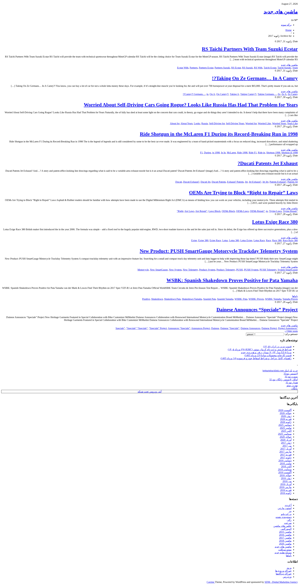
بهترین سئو (292, 385)
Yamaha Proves (290, 299)
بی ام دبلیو (286, 514)
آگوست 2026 (285, 410)
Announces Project (200, 328)
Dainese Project (269, 328)
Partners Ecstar (206, 67)
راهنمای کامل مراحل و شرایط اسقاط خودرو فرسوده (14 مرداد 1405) (256, 358)
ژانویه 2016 (286, 493)
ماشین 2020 (285, 543)
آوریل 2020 (286, 439)
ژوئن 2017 (286, 442)
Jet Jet (265, 182)
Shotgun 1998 (273, 152)
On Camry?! (222, 94)
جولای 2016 (286, 475)
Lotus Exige (246, 240)
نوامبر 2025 (286, 428)
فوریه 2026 (286, 419)
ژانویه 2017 (286, 457)
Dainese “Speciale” (229, 328)
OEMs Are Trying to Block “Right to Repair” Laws (243, 192)
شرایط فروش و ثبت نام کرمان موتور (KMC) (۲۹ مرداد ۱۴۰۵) (260, 349)
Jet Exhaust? (255, 182)
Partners (194, 67)
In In (223, 152)
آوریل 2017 (286, 448)
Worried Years (279, 123)
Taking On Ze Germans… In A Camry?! (255, 78)
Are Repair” (201, 211)
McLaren (231, 152)
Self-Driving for (217, 123)
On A (212, 94)
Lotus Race (259, 240)
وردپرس (287, 576)
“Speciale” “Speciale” (137, 328)
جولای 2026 (286, 413)
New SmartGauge (159, 269)
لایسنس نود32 (291, 373)
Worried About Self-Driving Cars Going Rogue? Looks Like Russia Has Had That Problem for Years (191, 104)
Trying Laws (275, 211)
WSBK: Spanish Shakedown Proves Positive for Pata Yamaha (232, 280)
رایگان (294, 388)
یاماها (295, 296)
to (267, 211)
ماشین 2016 (285, 535)
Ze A (284, 94)
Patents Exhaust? (278, 182)
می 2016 (287, 481)
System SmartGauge (288, 269)
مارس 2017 (285, 451)
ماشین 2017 (285, 537)
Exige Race (215, 240)
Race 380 (277, 240)
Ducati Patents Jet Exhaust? (268, 163)
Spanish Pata (209, 299)
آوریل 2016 (286, 484)
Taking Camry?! (248, 94)
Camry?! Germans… (195, 94)
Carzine (211, 582)
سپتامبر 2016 (285, 469)
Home (288, 30)
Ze (279, 94)
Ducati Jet (205, 182)
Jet (246, 182)
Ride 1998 (242, 152)
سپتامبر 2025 (285, 434)
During (207, 152)
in (207, 94)
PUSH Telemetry (268, 269)
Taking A (234, 94)
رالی (289, 520)
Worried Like (264, 123)
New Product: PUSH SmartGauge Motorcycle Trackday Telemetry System (219, 251)
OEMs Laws (242, 211)
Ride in (261, 152)
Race (268, 240)
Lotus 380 (234, 240)
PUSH (239, 269)
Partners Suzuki (222, 67)
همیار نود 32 (292, 382)
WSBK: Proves (256, 299)
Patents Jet (292, 182)
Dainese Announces (250, 328)
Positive (146, 299)
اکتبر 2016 (286, 466)
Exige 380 (203, 240)
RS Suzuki (247, 67)
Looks (197, 123)
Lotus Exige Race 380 (275, 222)
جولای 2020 (286, 437)
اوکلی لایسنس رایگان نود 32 (283, 379)
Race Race (288, 240)
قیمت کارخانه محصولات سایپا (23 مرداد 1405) (268, 355)
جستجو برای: (291, 334)
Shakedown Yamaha (192, 299)
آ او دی (288, 505)
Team (295, 67)
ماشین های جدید (281, 11)
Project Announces (287, 328)
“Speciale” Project (158, 328)
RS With (258, 67)
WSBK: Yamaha (273, 299)
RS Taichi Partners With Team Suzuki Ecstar (250, 49)
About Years (186, 123)
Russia (204, 123)
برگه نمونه (286, 25)
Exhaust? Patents (235, 182)
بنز (290, 511)
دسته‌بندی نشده (284, 517)
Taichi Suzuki (284, 67)
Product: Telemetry (225, 269)
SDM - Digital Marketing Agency (281, 582)
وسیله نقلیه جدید (283, 552)
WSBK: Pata (241, 299)
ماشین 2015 (285, 532)
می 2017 (287, 445)
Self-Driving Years (235, 123)
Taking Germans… (267, 94)
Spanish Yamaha (225, 299)
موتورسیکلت (285, 549)
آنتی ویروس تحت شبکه (149, 391)
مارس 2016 (285, 487)
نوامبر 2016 (286, 463)
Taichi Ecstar (270, 67)
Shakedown (157, 299)
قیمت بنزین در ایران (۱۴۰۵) (277, 346)
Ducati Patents (219, 182)
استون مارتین (285, 508)
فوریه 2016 (286, 490)
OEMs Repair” (257, 211)
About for (174, 123)
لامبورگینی (286, 529)
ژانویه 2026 (286, 422)
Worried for (251, 123)
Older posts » (291, 331)
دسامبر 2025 (285, 425)
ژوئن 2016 (286, 478)
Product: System (207, 269)
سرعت (288, 523)
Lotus (225, 240)
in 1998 (216, 152)
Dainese (215, 328)
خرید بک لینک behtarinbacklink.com (280, 370)
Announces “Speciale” (179, 328)
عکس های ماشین (282, 526)
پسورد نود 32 (291, 376)
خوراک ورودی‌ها (283, 570)
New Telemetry (190, 269)
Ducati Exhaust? (191, 182)
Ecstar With (182, 67)
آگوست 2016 (285, 472)
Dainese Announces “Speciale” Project (257, 309)
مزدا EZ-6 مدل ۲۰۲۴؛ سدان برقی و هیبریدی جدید (266, 352)
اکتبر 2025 (286, 431)
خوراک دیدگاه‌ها (284, 573)
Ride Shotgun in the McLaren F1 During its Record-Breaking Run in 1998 (219, 134)
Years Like (292, 123)
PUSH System (251, 269)
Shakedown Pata (172, 299)
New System (175, 269)
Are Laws (189, 211)
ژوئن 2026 (286, 416)
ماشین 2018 (285, 540)
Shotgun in (286, 152)
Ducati (178, 182)
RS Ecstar (236, 67)
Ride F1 (253, 152)
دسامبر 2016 (285, 460)
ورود (289, 568)
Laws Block (215, 211)
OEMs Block (228, 211)
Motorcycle (143, 269)
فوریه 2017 (286, 454)
